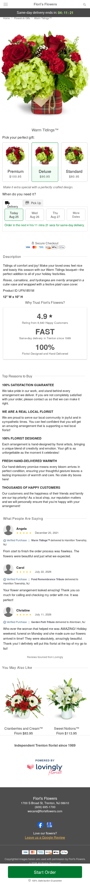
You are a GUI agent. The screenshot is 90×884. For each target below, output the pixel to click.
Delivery (12, 205)
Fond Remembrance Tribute (47, 579)
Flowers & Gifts (22, 18)
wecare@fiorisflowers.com (45, 811)
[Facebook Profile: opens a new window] (40, 825)
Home (6, 18)
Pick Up (36, 203)
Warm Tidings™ (40, 540)
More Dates (76, 214)
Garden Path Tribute (43, 622)
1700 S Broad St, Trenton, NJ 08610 (45, 803)
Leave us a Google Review (45, 837)
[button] (81, 874)
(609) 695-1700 (45, 807)
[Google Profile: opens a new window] (50, 825)
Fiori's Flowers (45, 4)
